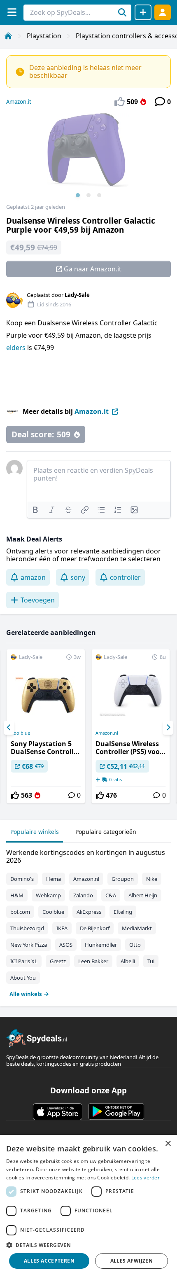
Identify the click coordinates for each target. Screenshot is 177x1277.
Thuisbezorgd (27, 928)
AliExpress (89, 911)
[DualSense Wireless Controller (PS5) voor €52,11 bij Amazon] (130, 726)
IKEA (62, 928)
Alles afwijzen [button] (131, 1260)
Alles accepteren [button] (49, 1260)
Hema (53, 878)
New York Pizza (28, 944)
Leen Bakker (93, 961)
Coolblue (20, 733)
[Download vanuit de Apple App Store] (57, 1111)
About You (23, 977)
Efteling (123, 911)
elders (16, 347)
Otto (135, 944)
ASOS (65, 944)
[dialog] (88, 1206)
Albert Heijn (142, 895)
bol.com (20, 911)
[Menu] (11, 12)
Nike (151, 878)
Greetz (58, 961)
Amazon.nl (106, 733)
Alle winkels (25, 994)
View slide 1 (78, 195)
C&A (110, 895)
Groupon (123, 878)
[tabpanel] (88, 921)
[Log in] (162, 12)
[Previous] (9, 728)
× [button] (168, 1144)
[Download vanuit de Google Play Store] (116, 1111)
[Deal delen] (143, 12)
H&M (16, 895)
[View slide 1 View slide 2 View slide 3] (88, 158)
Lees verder (145, 1177)
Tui (150, 961)
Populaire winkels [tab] (34, 832)
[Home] (8, 36)
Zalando (83, 895)
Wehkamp (48, 895)
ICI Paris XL (23, 961)
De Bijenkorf (94, 928)
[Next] (168, 728)
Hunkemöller (101, 944)
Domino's (22, 878)
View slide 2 (88, 195)
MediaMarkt (137, 928)
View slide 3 (99, 195)
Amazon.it (18, 102)
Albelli (128, 961)
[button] (88, 1245)
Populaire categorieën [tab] (105, 832)
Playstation (44, 35)
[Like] (15, 795)
